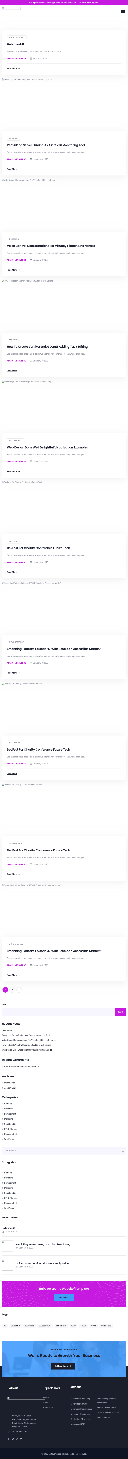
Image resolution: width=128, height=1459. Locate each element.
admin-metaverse (16, 59)
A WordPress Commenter (13, 1066)
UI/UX (93, 1326)
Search (5, 1004)
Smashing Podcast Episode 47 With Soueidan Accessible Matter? (53, 649)
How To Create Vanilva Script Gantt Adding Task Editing (47, 347)
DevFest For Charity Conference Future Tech (38, 548)
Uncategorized (16, 37)
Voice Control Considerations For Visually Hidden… (44, 1263)
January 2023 (10, 1088)
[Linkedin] (21, 1439)
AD (5, 1326)
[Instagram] (17, 1439)
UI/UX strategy (16, 642)
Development (15, 440)
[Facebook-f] (9, 1439)
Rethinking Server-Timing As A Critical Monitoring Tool (46, 145)
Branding (13, 138)
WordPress (14, 541)
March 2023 (9, 1083)
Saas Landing (15, 742)
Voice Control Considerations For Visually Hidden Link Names (51, 246)
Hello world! (15, 44)
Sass (73, 1326)
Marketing (14, 340)
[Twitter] (13, 1439)
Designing (14, 239)
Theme (83, 1326)
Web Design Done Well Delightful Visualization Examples (47, 447)
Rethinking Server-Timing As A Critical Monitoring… (44, 1244)
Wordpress (106, 1326)
